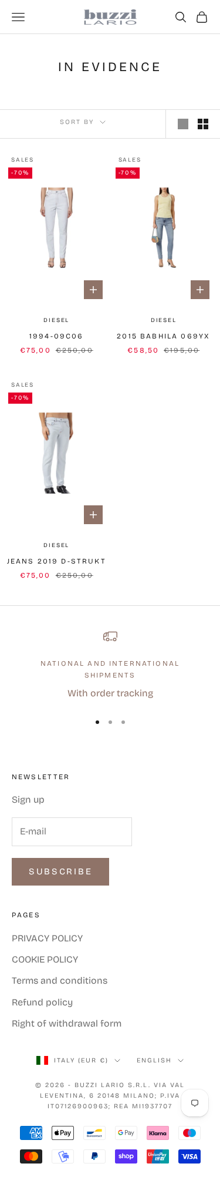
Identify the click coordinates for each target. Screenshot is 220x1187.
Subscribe (60, 871)
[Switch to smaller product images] (203, 124)
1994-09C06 (56, 336)
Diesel (56, 320)
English (154, 1060)
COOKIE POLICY (45, 959)
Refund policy (42, 1002)
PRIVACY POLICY (47, 938)
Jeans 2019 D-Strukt (56, 561)
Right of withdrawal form (66, 1023)
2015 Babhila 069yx (163, 336)
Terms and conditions (59, 980)
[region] (110, 665)
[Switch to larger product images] (183, 124)
